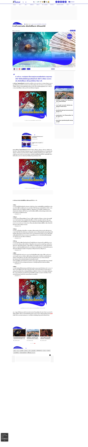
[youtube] (61, 2)
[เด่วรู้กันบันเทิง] (38, 2)
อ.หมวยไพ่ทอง (16, 352)
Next (52, 327)
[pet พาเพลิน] (40, 2)
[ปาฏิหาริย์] (44, 2)
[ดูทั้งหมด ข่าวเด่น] (72, 87)
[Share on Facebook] (71, 30)
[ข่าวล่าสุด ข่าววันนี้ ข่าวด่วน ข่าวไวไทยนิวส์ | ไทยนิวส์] (17, 2)
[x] (59, 2)
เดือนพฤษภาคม (39, 350)
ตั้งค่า (4, 440)
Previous (50, 327)
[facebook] (56, 2)
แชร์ (69, 30)
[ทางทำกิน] (42, 2)
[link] (33, 138)
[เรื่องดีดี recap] (36, 2)
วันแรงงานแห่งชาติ (23, 352)
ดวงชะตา (25, 350)
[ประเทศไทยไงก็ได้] (48, 2)
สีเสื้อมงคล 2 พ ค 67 (31, 352)
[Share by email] (74, 30)
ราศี (29, 350)
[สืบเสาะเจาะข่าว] (34, 2)
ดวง (18, 350)
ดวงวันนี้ (21, 350)
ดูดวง (15, 350)
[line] (66, 2)
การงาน (44, 350)
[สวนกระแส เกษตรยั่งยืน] (46, 2)
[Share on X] (73, 30)
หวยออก (48, 350)
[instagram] (63, 2)
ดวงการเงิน (33, 350)
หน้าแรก (26, 24)
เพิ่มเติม (2, 436)
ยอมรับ (5, 438)
